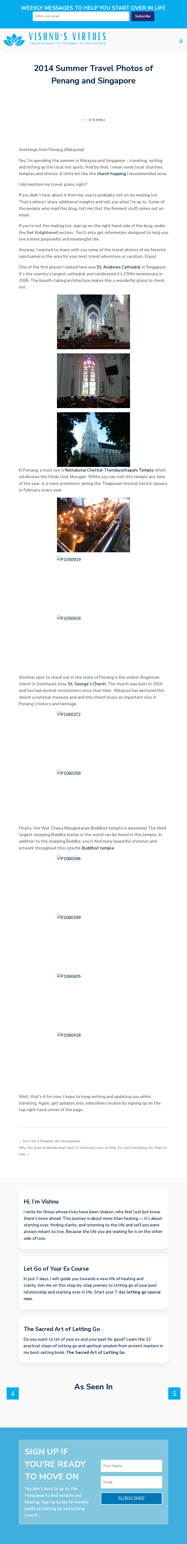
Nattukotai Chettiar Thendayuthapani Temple (109, 470)
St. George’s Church (87, 684)
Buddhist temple (98, 848)
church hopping (111, 174)
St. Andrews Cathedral (119, 267)
